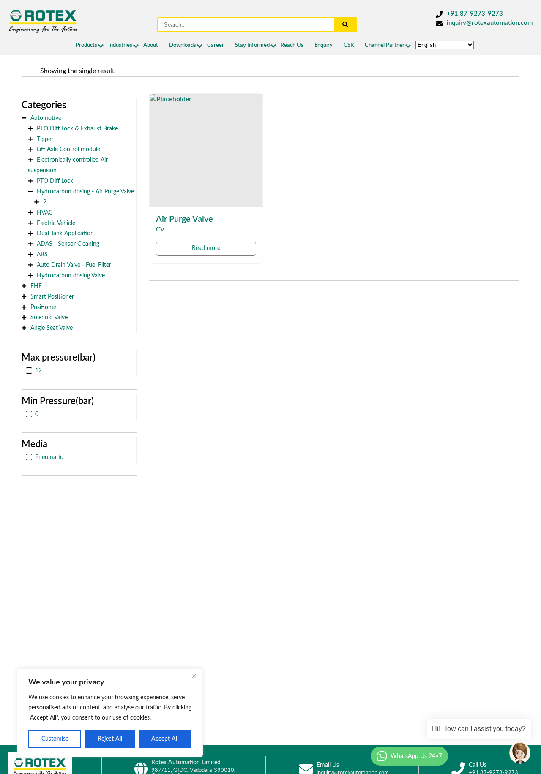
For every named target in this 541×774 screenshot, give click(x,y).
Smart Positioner (52, 296)
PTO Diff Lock (55, 181)
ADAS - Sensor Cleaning (68, 244)
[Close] (194, 676)
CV (160, 229)
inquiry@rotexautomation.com (490, 23)
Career (215, 45)
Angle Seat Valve (51, 328)
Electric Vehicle (56, 223)
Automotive (45, 118)
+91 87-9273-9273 (475, 14)
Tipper (45, 139)
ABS (42, 254)
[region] (110, 712)
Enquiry (323, 45)
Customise (54, 739)
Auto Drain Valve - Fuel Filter (74, 265)
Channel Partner (384, 45)
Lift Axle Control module (68, 149)
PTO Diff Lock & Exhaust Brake (77, 128)
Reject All (110, 739)
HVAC (44, 212)
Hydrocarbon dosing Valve (71, 275)
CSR (349, 45)
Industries (120, 45)
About (150, 45)
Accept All (164, 739)
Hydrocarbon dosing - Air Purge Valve (85, 191)
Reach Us (292, 45)
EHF (36, 286)
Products (86, 45)
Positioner (43, 307)
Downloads (182, 45)
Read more (206, 248)
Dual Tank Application (65, 233)
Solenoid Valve (49, 317)
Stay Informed (252, 45)
